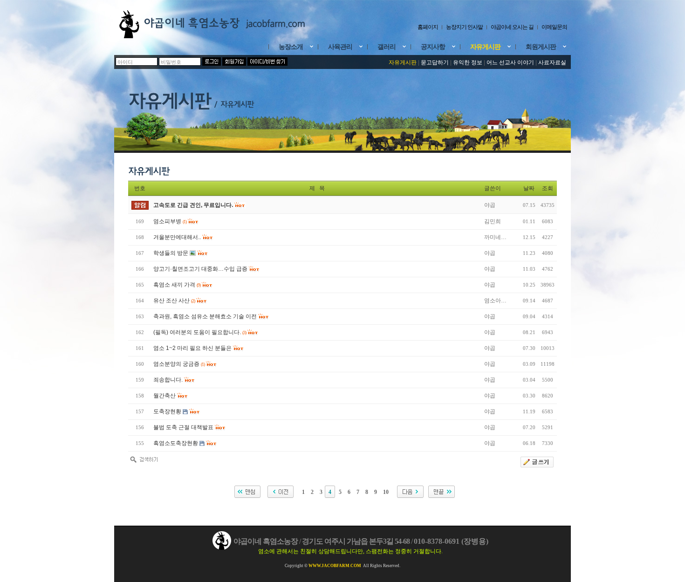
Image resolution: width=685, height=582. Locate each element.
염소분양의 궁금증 (176, 364)
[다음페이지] (409, 492)
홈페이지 (428, 27)
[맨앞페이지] (246, 492)
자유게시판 (403, 62)
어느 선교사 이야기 (510, 62)
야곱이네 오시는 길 (512, 27)
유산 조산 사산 (171, 300)
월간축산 (164, 395)
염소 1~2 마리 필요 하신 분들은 (192, 348)
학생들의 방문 (170, 253)
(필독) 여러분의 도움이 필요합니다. (197, 332)
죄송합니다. (168, 380)
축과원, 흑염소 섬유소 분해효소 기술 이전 (205, 316)
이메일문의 (554, 27)
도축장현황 (167, 411)
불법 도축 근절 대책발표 (183, 427)
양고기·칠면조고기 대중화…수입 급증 (200, 269)
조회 (547, 188)
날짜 (528, 188)
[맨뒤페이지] (440, 492)
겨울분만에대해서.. (177, 237)
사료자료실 (552, 62)
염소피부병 (167, 221)
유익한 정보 (467, 62)
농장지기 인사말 (464, 27)
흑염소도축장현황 (175, 443)
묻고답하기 (435, 62)
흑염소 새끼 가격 (174, 284)
